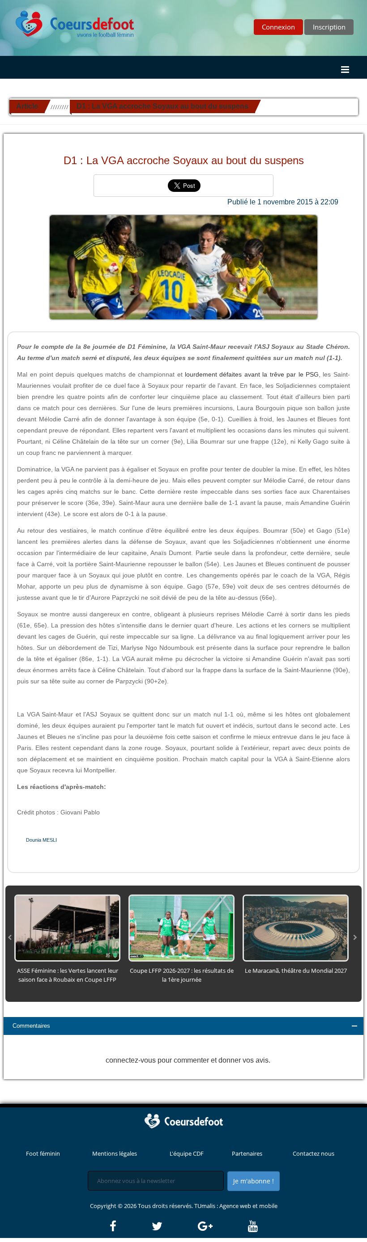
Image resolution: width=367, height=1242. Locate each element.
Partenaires (247, 1153)
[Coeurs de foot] (68, 21)
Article (27, 106)
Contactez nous (313, 1153)
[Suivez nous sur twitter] (174, 1226)
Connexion (278, 26)
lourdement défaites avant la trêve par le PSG (252, 374)
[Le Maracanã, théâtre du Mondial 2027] (296, 928)
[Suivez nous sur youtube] (253, 1226)
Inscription (329, 26)
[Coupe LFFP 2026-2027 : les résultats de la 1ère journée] (181, 928)
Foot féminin (43, 1153)
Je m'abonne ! (253, 1181)
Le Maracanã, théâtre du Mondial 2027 (296, 970)
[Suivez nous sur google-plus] (222, 1226)
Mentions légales (114, 1153)
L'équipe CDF (187, 1153)
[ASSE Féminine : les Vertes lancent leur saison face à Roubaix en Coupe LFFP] (67, 928)
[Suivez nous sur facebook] (130, 1226)
